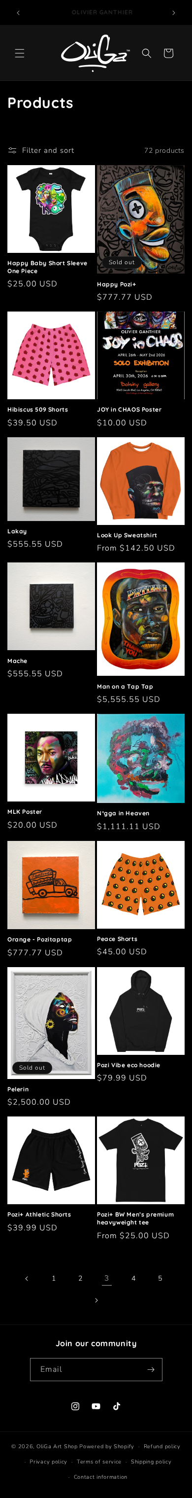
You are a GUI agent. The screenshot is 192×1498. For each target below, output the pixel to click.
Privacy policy (48, 1461)
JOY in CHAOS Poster (129, 409)
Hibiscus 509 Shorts (37, 409)
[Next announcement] (174, 13)
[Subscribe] (151, 1369)
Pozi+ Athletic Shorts (39, 1214)
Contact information (101, 1477)
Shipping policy (151, 1461)
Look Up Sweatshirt (127, 535)
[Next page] (96, 1300)
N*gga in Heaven (123, 813)
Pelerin (18, 1089)
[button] (20, 53)
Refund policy (162, 1446)
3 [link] (106, 1278)
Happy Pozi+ (116, 284)
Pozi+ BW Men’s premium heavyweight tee (135, 1218)
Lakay (17, 531)
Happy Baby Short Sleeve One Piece (47, 267)
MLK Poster (24, 811)
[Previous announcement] (18, 13)
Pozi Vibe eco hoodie (128, 1065)
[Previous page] (27, 1278)
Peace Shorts (117, 938)
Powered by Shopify (106, 1446)
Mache (17, 660)
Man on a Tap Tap (125, 686)
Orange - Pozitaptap (39, 939)
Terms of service (99, 1461)
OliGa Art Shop (57, 1446)
